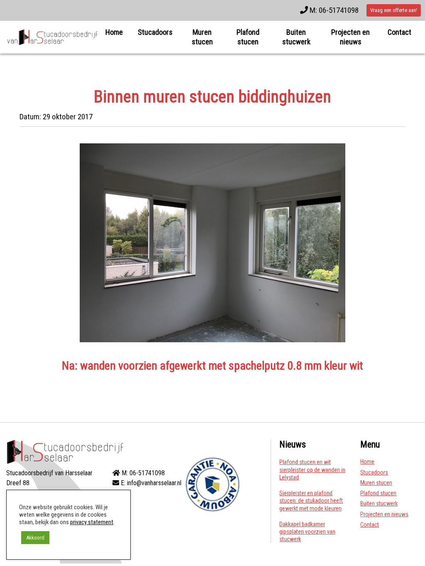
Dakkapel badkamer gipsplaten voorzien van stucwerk (307, 531)
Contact (399, 32)
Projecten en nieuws (350, 37)
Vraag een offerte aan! (393, 10)
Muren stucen (202, 37)
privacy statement (91, 522)
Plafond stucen (248, 37)
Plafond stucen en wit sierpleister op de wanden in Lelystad (312, 469)
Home (114, 32)
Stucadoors (155, 32)
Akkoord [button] (35, 538)
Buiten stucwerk (296, 37)
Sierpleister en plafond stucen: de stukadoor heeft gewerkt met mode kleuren (311, 500)
